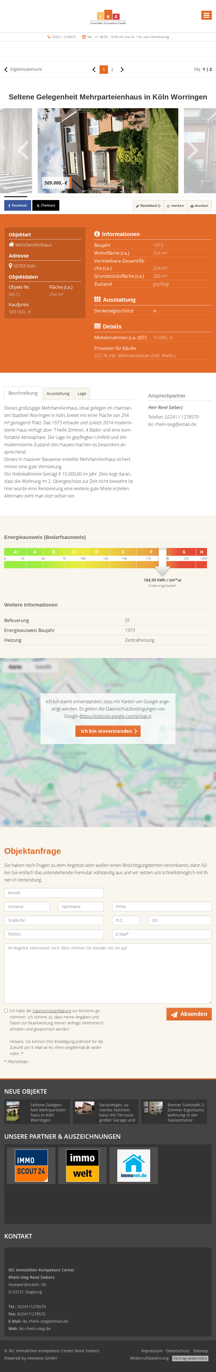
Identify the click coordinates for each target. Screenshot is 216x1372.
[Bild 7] (154, 196)
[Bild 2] (38, 196)
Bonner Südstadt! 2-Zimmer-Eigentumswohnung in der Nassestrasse (186, 1112)
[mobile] (206, 15)
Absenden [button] (194, 1014)
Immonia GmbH (42, 1358)
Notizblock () (150, 205)
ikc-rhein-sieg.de (35, 1328)
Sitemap (200, 1350)
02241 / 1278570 (63, 37)
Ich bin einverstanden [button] (106, 731)
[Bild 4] (84, 196)
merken (177, 205)
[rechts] (122, 69)
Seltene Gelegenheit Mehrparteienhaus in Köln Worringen (49, 1112)
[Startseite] (108, 16)
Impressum (152, 1350)
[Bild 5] (108, 196)
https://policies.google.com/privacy (115, 716)
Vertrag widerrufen (190, 1358)
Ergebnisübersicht (25, 69)
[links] (93, 69)
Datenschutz (178, 1350)
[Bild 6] (131, 196)
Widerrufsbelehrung (149, 1358)
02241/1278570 (31, 1306)
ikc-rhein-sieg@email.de (172, 424)
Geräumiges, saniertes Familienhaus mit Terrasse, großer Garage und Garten (117, 1115)
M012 (14, 294)
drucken (201, 205)
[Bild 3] (61, 196)
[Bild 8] (177, 196)
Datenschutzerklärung (52, 1010)
